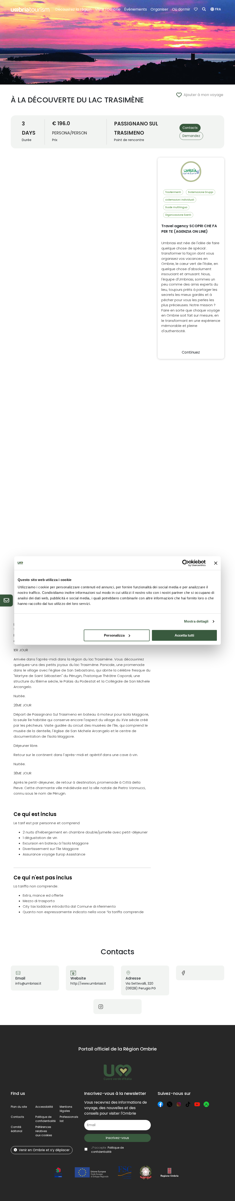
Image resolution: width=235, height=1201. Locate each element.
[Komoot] (206, 1104)
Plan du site (19, 1107)
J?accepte (107, 1150)
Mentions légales (66, 1109)
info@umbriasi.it (28, 983)
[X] (169, 1104)
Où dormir (181, 9)
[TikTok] (188, 1104)
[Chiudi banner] (215, 563)
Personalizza (114, 635)
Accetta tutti (184, 635)
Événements (135, 9)
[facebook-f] (183, 972)
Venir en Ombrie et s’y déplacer (44, 1150)
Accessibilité (44, 1107)
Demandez (191, 135)
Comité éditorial (16, 1129)
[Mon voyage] (196, 9)
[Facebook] (160, 1104)
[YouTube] (197, 1104)
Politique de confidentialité (45, 1119)
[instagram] (101, 1006)
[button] (216, 9)
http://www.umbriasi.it (88, 983)
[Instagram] (179, 1104)
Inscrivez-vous (117, 1138)
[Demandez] (6, 600)
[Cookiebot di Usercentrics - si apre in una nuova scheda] (185, 563)
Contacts (17, 1117)
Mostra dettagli (196, 621)
